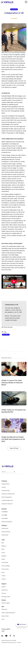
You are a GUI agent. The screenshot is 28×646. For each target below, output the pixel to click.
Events (3, 552)
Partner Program (6, 603)
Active (5, 511)
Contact (4, 579)
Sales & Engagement (7, 497)
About (3, 572)
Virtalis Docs (5, 590)
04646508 (14, 640)
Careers (4, 575)
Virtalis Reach (5, 528)
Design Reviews (5, 484)
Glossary (4, 593)
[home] (6, 2)
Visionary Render (6, 531)
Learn (3, 619)
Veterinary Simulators (7, 521)
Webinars (4, 546)
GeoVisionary (5, 535)
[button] (26, 2)
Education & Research (7, 503)
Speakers (4, 556)
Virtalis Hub (4, 609)
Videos (3, 559)
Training (4, 487)
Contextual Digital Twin (7, 500)
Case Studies (5, 562)
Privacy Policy (5, 569)
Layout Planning (6, 490)
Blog (3, 542)
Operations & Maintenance (8, 493)
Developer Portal (6, 596)
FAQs (3, 549)
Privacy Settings (6, 565)
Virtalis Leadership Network (8, 612)
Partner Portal (5, 616)
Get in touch (22, 624)
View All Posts (14, 448)
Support (4, 586)
